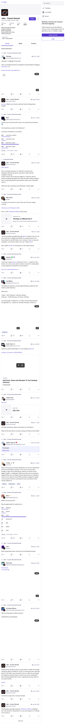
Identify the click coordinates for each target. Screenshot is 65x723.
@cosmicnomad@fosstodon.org (9, 20)
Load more (20, 720)
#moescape (4, 568)
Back (5, 2)
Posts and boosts (6, 48)
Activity (7, 43)
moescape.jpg (5, 569)
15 (2, 24)
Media (20, 43)
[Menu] (38, 18)
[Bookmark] (29, 94)
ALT (18, 328)
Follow (32, 19)
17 (10, 24)
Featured (33, 43)
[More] (38, 94)
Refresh (3, 150)
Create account (53, 35)
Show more (6, 450)
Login (53, 39)
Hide (36, 74)
